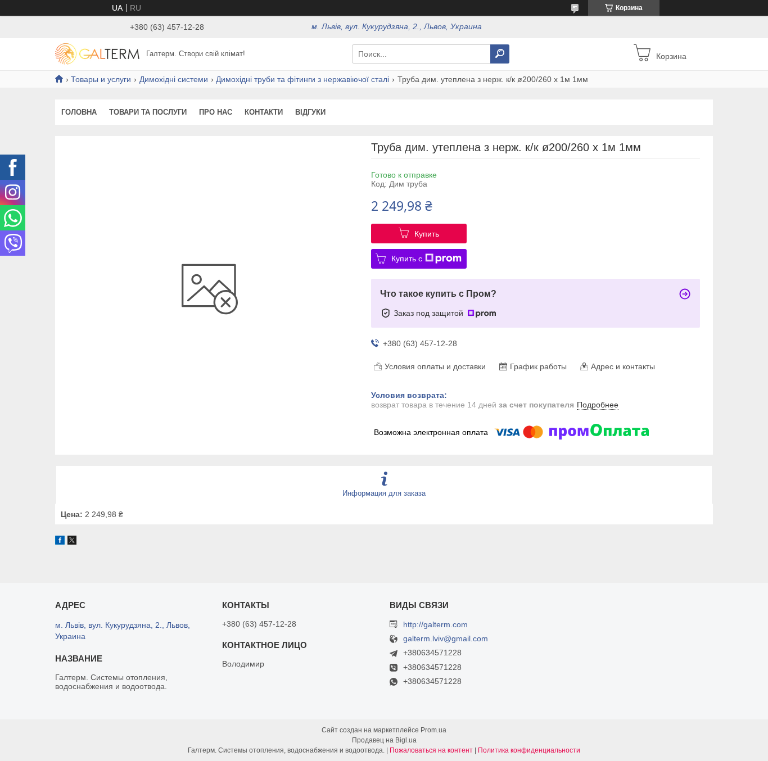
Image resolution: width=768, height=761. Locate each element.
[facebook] (60, 541)
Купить (426, 233)
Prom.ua (433, 730)
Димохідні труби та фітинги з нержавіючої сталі (302, 79)
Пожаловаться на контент (431, 750)
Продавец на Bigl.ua (384, 740)
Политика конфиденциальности (529, 750)
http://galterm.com (435, 624)
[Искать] (499, 54)
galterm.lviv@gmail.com (445, 639)
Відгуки (310, 112)
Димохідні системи (173, 79)
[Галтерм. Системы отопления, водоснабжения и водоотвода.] (97, 53)
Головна (79, 112)
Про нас (215, 112)
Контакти (264, 112)
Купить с (406, 258)
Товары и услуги (101, 79)
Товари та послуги (148, 112)
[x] (71, 541)
